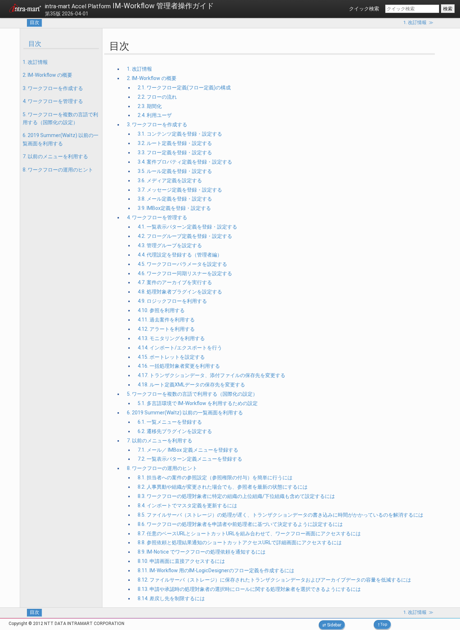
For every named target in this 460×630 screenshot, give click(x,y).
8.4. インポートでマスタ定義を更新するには (187, 505)
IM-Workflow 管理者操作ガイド (129, 5)
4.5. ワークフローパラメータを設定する (182, 264)
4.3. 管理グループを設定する (170, 245)
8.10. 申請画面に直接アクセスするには (181, 561)
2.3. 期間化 (150, 106)
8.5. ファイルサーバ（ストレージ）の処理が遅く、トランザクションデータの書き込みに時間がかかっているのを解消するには (280, 515)
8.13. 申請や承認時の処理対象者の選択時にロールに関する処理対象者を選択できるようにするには (249, 589)
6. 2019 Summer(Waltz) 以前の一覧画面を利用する (60, 139)
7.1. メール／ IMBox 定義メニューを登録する (188, 450)
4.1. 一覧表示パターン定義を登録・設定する (187, 227)
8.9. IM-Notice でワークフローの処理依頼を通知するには (202, 552)
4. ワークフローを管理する (53, 101)
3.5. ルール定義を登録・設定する (175, 171)
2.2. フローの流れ (157, 97)
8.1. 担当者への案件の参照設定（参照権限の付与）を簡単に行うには (215, 477)
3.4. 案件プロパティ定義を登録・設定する (185, 162)
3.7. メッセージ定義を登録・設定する (180, 190)
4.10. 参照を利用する (161, 310)
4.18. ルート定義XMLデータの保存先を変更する (191, 384)
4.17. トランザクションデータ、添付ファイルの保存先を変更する (211, 375)
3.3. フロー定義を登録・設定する (175, 152)
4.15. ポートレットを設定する (171, 357)
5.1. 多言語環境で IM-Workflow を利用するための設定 (198, 403)
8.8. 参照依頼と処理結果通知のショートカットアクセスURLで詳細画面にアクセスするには (240, 542)
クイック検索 (364, 8)
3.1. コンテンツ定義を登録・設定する (180, 134)
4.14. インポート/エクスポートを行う (180, 348)
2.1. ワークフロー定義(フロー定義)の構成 (184, 87)
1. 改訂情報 (35, 62)
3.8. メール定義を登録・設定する (175, 199)
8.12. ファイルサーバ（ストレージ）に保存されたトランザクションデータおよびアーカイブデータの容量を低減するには (274, 580)
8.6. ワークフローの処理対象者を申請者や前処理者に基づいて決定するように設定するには (240, 524)
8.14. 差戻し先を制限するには (171, 598)
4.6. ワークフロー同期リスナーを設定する (185, 273)
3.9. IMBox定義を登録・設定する (174, 208)
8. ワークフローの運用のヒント (58, 170)
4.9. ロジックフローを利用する (172, 301)
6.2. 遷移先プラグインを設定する (175, 431)
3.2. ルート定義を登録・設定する (175, 143)
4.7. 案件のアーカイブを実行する (175, 282)
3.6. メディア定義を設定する (170, 180)
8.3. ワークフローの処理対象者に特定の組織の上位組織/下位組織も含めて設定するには (236, 496)
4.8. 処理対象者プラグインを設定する (180, 292)
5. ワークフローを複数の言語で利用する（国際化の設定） (60, 118)
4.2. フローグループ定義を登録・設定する (185, 236)
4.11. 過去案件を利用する (166, 320)
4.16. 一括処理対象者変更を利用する (179, 366)
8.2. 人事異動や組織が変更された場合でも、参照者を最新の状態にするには (223, 487)
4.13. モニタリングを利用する (171, 338)
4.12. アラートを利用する (166, 329)
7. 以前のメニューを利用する (55, 156)
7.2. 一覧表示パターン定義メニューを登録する (190, 459)
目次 (34, 22)
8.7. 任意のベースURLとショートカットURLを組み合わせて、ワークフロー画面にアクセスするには (249, 533)
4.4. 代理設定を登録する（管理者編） (180, 255)
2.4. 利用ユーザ (155, 115)
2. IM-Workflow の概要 (47, 75)
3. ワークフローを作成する (53, 88)
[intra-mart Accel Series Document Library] (25, 9)
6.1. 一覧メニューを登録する (170, 422)
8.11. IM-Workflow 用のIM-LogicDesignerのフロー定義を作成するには (216, 570)
